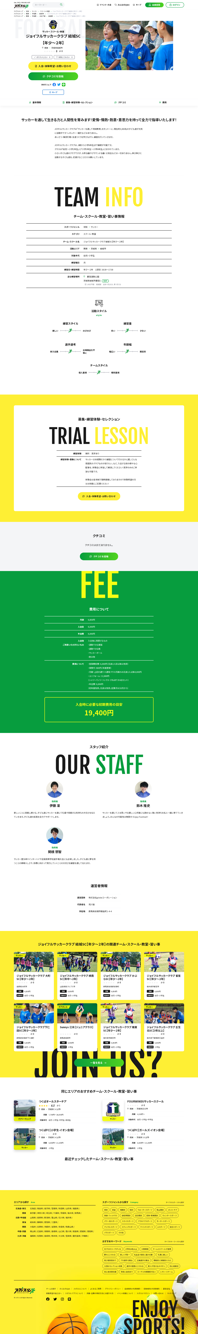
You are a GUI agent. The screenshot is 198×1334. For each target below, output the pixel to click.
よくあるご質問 (95, 1288)
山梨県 (33, 1218)
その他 (121, 1232)
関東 (46, 48)
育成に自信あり (127, 1271)
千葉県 (56, 1213)
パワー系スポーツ (111, 1221)
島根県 (54, 1231)
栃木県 (70, 1213)
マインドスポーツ (146, 1227)
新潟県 (47, 1218)
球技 (86, 226)
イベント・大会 (105, 4)
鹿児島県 (76, 1236)
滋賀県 (54, 1227)
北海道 (33, 1208)
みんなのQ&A (123, 4)
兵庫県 (40, 1227)
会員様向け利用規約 (132, 1288)
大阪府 (33, 1227)
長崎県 (47, 1236)
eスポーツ (161, 1227)
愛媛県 (83, 1231)
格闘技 (122, 1210)
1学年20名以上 (131, 1249)
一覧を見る (96, 1062)
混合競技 (138, 1215)
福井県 (68, 1218)
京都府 (47, 1227)
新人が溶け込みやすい (156, 1266)
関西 (24, 1227)
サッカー (94, 226)
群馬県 (77, 1213)
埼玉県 (49, 1213)
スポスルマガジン (143, 1293)
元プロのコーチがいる (112, 1249)
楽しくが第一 (125, 1254)
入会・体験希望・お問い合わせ (54, 66)
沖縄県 (85, 1236)
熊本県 (54, 1236)
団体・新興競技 (152, 1215)
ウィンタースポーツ (169, 1215)
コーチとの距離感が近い (146, 1271)
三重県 (54, 1222)
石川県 (61, 1218)
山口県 (61, 1231)
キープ (138, 4)
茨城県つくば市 (54, 1109)
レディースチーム (166, 1271)
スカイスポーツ (127, 1221)
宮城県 (54, 1208)
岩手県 (47, 1208)
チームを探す (51, 1288)
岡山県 (33, 1231)
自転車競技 (126, 1215)
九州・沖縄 (22, 1236)
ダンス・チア (172, 1210)
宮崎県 (68, 1236)
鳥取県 (47, 1231)
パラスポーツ (109, 1232)
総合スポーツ (175, 1227)
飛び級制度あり (110, 1260)
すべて (175, 1202)
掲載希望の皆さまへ (54, 1293)
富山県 (54, 1218)
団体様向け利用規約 (151, 1288)
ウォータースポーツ (145, 1210)
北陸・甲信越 (21, 1218)
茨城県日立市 (142, 1109)
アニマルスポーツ (110, 1227)
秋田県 (61, 1208)
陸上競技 (160, 1210)
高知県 (90, 1231)
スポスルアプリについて (74, 1293)
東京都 (33, 1213)
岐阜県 (33, 1222)
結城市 (103, 248)
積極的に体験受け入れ (162, 1260)
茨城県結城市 (57, 48)
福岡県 (33, 1236)
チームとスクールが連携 (162, 1249)
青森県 (40, 1208)
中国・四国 (22, 1231)
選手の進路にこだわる (135, 1266)
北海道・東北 (21, 1208)
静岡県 (40, 1222)
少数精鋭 (144, 1249)
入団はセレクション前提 (113, 1266)
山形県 (68, 1208)
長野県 (40, 1218)
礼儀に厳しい (163, 1254)
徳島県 (76, 1231)
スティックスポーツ (129, 1227)
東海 (24, 1222)
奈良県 (61, 1227)
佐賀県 (40, 1236)
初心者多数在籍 (110, 1271)
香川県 (68, 1231)
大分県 (61, 1236)
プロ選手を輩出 (127, 1260)
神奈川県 (41, 1213)
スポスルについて (80, 1288)
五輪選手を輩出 (143, 1260)
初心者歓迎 (174, 1266)
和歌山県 (69, 1227)
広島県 (40, 1231)
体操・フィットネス (110, 1215)
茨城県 (94, 248)
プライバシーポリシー (113, 1288)
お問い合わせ (158, 1293)
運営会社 (166, 1288)
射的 (131, 1210)
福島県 (76, 1208)
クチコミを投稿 (55, 76)
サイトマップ (171, 1293)
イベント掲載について (125, 1293)
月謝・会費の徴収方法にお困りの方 (100, 1293)
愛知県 (47, 1222)
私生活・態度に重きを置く (143, 1254)
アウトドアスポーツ (145, 1221)
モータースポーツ (163, 1221)
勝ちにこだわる (110, 1254)
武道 (114, 1210)
